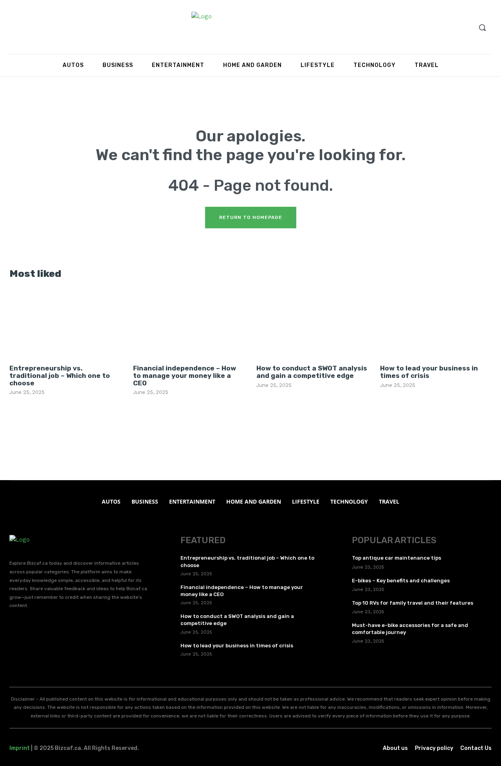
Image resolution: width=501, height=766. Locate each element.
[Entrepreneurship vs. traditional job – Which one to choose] (65, 323)
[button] (482, 27)
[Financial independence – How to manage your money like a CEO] (189, 323)
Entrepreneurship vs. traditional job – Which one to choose (59, 375)
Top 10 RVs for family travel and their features (412, 603)
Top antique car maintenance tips (396, 558)
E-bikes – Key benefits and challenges (401, 581)
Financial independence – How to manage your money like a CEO (184, 375)
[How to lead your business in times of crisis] (436, 323)
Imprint (19, 748)
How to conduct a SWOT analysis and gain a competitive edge (311, 371)
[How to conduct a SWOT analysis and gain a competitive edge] (312, 323)
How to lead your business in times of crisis (429, 371)
